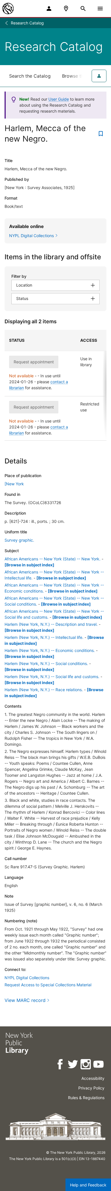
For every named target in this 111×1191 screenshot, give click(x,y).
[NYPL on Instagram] (86, 1065)
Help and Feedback (88, 1184)
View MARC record (25, 1000)
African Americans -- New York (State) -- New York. (52, 558)
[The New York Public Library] (8, 8)
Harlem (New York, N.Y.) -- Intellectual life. (44, 637)
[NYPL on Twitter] (73, 1065)
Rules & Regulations (86, 1097)
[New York (14, 483)
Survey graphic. (19, 540)
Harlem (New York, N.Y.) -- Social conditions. (46, 663)
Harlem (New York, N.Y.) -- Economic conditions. (50, 650)
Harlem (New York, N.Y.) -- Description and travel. (51, 624)
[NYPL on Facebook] (60, 1065)
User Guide (58, 99)
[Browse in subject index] (29, 564)
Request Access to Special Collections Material (48, 984)
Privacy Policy (91, 1088)
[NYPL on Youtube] (98, 1065)
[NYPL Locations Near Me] (66, 8)
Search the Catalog (30, 76)
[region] (55, 385)
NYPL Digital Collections (27, 977)
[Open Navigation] (100, 8)
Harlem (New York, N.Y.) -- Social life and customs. (52, 676)
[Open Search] (83, 8)
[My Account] (48, 8)
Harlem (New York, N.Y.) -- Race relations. (44, 689)
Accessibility (92, 1078)
